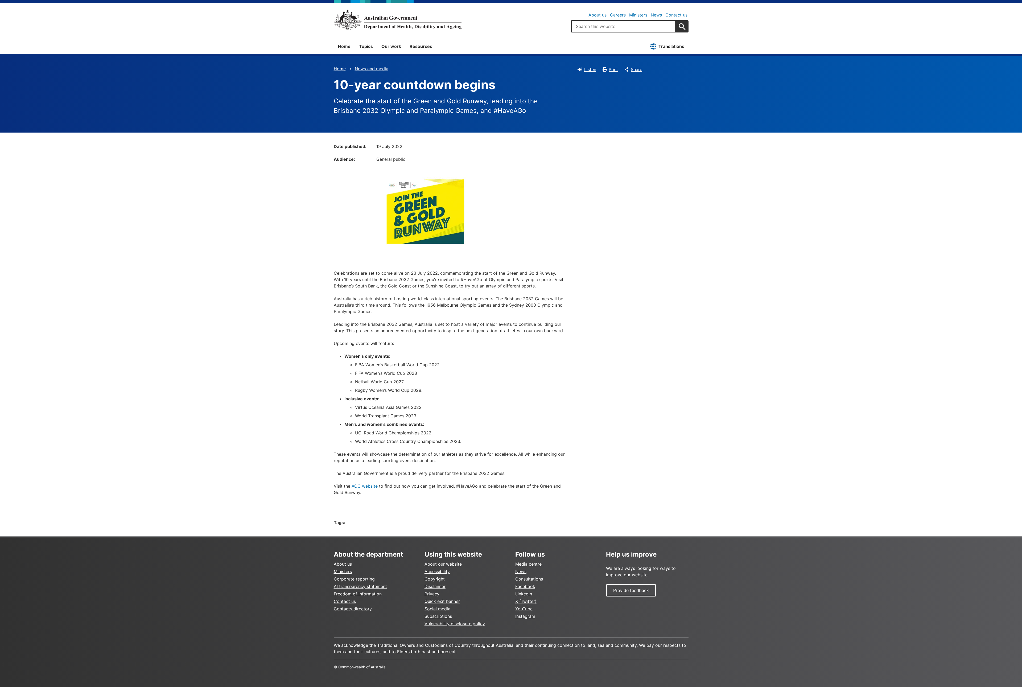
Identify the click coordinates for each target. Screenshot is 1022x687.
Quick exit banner (442, 601)
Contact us (676, 15)
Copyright (435, 579)
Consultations (529, 579)
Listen (590, 69)
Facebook (525, 586)
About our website (443, 564)
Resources (421, 46)
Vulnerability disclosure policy (455, 623)
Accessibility (437, 571)
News (656, 15)
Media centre (528, 564)
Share (636, 69)
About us (597, 15)
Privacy (432, 594)
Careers (618, 15)
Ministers (638, 15)
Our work (391, 46)
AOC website (365, 486)
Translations (671, 46)
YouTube (524, 608)
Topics (366, 46)
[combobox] (623, 26)
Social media (437, 608)
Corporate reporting (354, 579)
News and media (371, 68)
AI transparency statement (360, 586)
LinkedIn (523, 594)
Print (613, 69)
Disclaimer (435, 586)
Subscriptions (438, 616)
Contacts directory (353, 608)
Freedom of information (358, 594)
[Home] (397, 20)
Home (344, 46)
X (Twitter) (526, 601)
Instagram (525, 616)
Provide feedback (631, 590)
